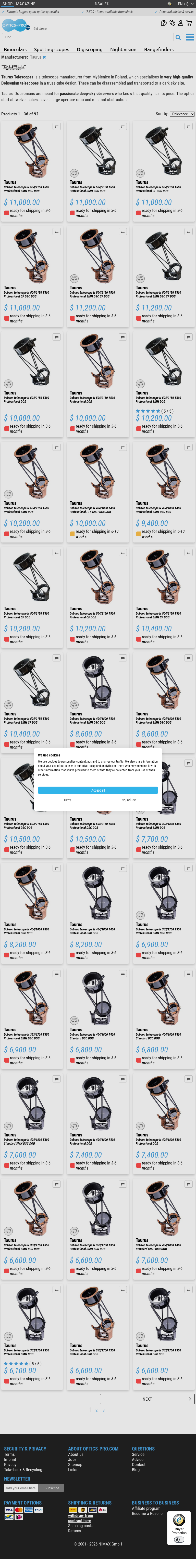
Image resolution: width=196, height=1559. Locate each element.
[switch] (179, 1540)
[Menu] (188, 1514)
